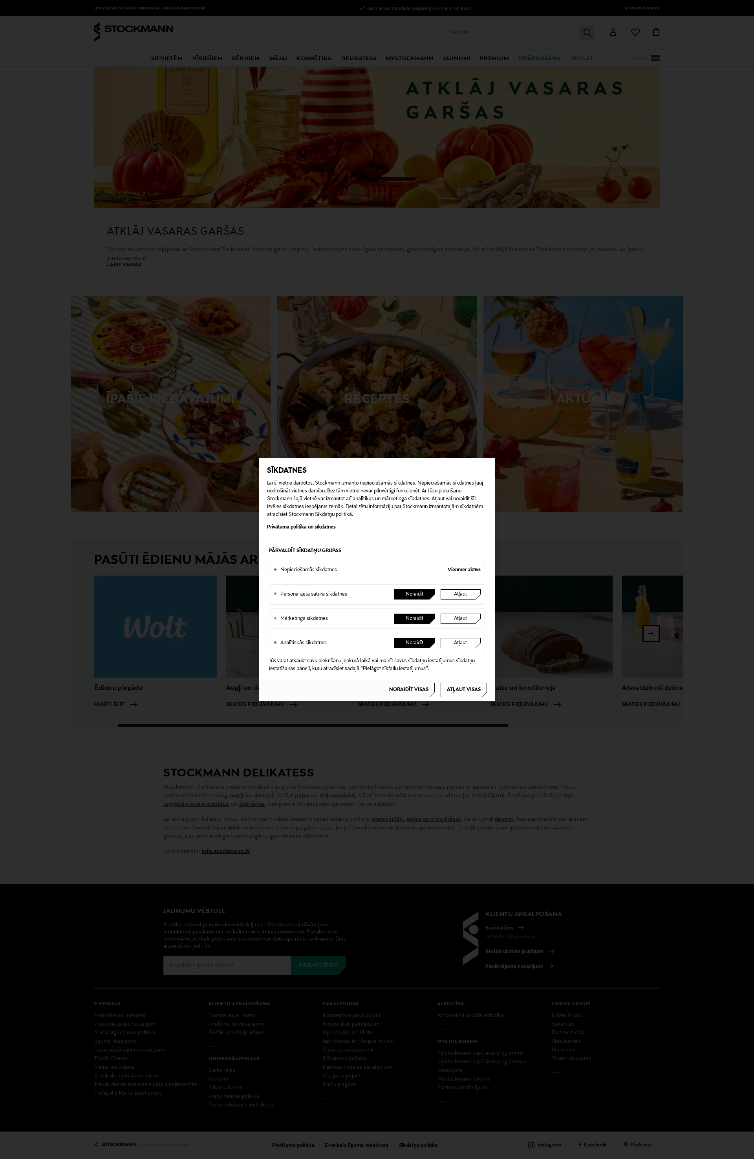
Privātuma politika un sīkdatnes (301, 527)
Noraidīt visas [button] (408, 689)
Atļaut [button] (460, 594)
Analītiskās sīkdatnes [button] (300, 643)
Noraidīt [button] (414, 594)
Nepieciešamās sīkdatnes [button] (305, 570)
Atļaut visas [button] (464, 689)
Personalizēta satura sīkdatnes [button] (310, 594)
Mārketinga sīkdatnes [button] (300, 618)
